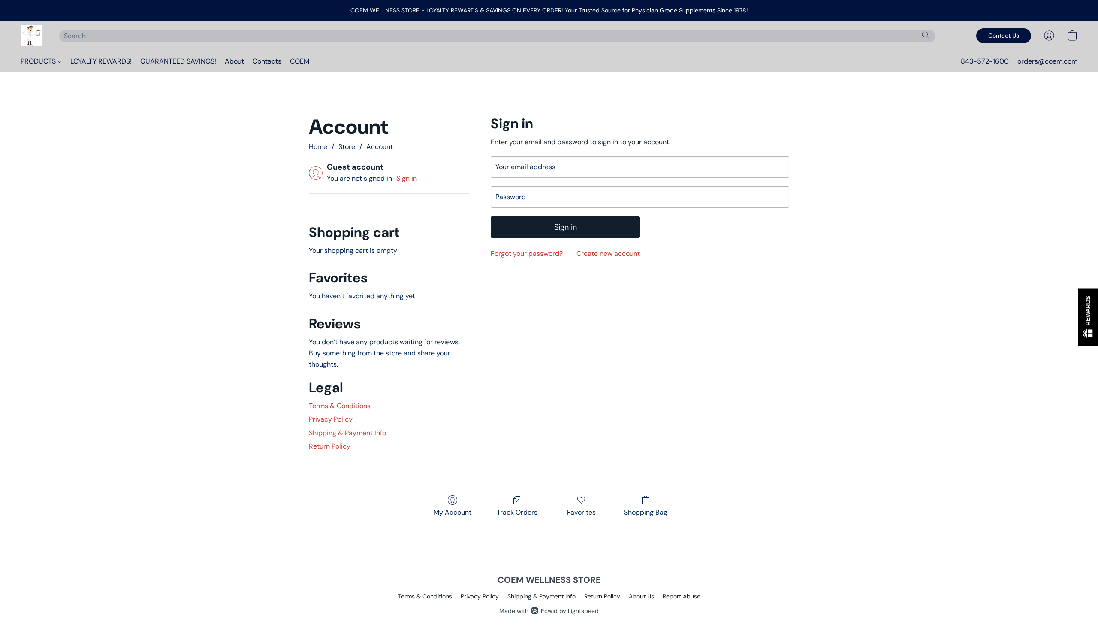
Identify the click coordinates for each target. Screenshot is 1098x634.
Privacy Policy (331, 419)
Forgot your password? (527, 253)
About (234, 61)
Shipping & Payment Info (347, 432)
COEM (299, 61)
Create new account (608, 253)
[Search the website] (925, 35)
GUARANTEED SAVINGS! (178, 61)
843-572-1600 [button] (985, 61)
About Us (641, 596)
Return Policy (329, 446)
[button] (31, 35)
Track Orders (517, 512)
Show (1088, 317)
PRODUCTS (39, 61)
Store (346, 146)
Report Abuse (681, 596)
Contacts (267, 61)
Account (379, 146)
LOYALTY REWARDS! (101, 61)
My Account (452, 512)
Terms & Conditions (340, 405)
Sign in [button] (406, 178)
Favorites (581, 512)
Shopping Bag (645, 512)
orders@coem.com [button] (1047, 61)
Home (318, 146)
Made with (549, 611)
